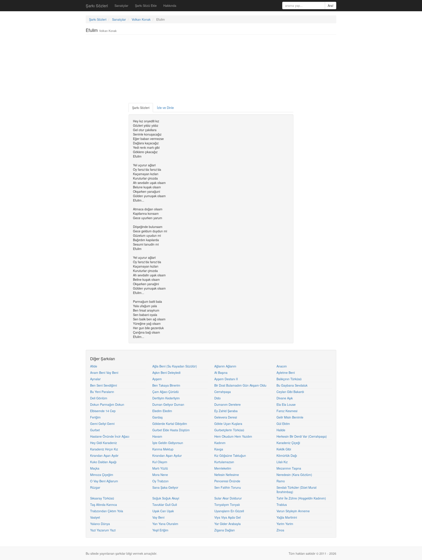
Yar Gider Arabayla (227, 523)
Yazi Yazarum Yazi (103, 530)
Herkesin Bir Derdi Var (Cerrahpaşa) (301, 436)
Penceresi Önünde (227, 481)
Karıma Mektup (162, 449)
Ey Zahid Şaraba (226, 411)
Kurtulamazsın (224, 462)
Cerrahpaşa (222, 391)
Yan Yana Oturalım (165, 523)
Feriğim (95, 417)
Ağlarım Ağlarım (225, 366)
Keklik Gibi (283, 449)
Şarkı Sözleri (97, 5)
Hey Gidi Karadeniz (103, 443)
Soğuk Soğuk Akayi (165, 498)
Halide (280, 430)
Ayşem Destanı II (226, 379)
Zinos (280, 530)
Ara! (330, 5)
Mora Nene (160, 474)
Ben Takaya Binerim (166, 385)
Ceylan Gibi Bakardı (290, 391)
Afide (93, 366)
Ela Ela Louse (286, 404)
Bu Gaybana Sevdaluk (291, 385)
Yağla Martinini (286, 517)
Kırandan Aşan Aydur (167, 455)
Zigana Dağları (224, 530)
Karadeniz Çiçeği (288, 443)
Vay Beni (158, 517)
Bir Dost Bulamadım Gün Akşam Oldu (240, 385)
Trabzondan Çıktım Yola (106, 511)
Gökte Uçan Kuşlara (228, 423)
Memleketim (222, 468)
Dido (217, 398)
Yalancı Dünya (100, 523)
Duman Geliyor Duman (168, 404)
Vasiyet (95, 517)
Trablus (281, 504)
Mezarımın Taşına (288, 468)
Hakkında (169, 5)
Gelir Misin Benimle (289, 417)
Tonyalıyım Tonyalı (227, 504)
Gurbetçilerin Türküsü (229, 430)
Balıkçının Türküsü (289, 379)
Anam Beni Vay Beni (104, 372)
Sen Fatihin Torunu (227, 487)
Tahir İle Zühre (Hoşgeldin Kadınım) (301, 498)
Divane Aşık (284, 398)
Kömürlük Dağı (286, 455)
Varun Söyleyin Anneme (293, 511)
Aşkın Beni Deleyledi (166, 372)
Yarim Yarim (284, 523)
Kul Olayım (159, 462)
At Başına (220, 372)
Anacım (281, 366)
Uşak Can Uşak (163, 511)
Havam (157, 436)
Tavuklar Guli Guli (164, 504)
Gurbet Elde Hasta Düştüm (171, 430)
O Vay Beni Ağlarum (104, 481)
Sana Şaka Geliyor (165, 487)
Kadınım (220, 443)
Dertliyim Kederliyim (166, 398)
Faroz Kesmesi (286, 411)
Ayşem (157, 379)
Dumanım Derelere (227, 404)
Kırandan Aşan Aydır (104, 455)
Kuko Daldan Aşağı (103, 462)
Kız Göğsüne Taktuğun (230, 455)
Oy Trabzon (160, 481)
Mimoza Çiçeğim (101, 474)
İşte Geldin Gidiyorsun (167, 443)
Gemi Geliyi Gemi (102, 423)
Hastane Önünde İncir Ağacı (109, 436)
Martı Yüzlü (160, 468)
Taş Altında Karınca (103, 504)
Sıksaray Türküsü (102, 498)
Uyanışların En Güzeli (229, 511)
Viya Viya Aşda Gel (227, 517)
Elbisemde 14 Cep (103, 411)
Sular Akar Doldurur (228, 498)
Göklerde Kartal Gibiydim (169, 423)
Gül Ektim (283, 423)
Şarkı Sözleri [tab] (140, 107)
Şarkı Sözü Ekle (146, 5)
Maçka (94, 468)
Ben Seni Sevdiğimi (103, 385)
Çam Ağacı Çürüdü (165, 391)
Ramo (280, 481)
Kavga (218, 449)
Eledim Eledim (162, 411)
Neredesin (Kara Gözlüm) (294, 474)
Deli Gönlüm (98, 398)
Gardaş (157, 417)
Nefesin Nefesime (226, 474)
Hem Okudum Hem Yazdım (233, 436)
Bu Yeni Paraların (102, 391)
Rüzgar (95, 487)
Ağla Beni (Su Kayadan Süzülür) (174, 366)
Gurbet (95, 430)
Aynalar (95, 379)
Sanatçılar (121, 5)
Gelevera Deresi (225, 417)
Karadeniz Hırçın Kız (104, 449)
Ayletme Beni (285, 372)
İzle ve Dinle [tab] (165, 107)
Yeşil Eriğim (160, 530)
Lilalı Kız (282, 462)
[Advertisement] (211, 70)
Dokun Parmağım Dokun (107, 404)
